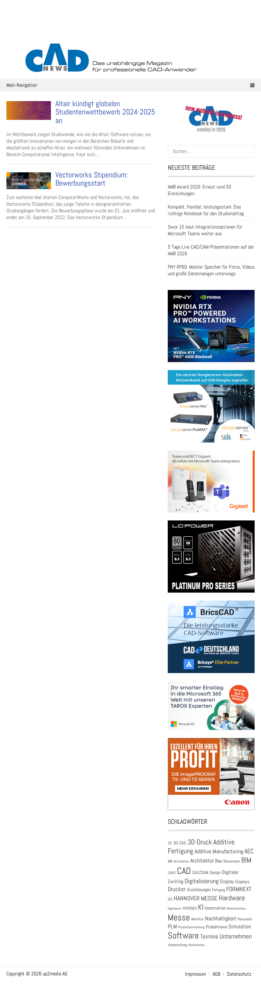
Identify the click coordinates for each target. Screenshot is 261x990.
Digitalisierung (202, 881)
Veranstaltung (177, 945)
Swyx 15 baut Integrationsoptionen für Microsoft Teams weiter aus (205, 230)
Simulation (240, 926)
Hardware (232, 898)
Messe (179, 917)
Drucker (177, 889)
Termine (209, 936)
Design (215, 872)
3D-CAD (179, 843)
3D (170, 843)
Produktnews (216, 927)
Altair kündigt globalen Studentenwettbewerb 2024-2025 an (105, 112)
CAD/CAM (200, 872)
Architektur (202, 860)
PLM (172, 926)
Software (183, 935)
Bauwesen (231, 861)
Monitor (197, 919)
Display (227, 881)
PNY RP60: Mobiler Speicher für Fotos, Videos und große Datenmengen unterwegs (211, 270)
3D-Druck (199, 842)
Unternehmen (236, 936)
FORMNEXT (238, 889)
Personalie (244, 919)
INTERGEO (189, 908)
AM (170, 861)
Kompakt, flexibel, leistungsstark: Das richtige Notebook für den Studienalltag (206, 210)
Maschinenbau (236, 908)
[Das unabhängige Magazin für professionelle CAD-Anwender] (130, 31)
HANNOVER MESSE (195, 898)
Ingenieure (174, 908)
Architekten (181, 861)
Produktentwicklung (191, 927)
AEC (249, 851)
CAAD (172, 872)
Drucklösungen (199, 889)
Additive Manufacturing (218, 851)
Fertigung (218, 889)
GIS (170, 899)
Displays (242, 881)
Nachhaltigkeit (220, 918)
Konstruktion (215, 908)
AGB (216, 974)
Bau (218, 861)
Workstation (196, 945)
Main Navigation (21, 85)
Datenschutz (239, 974)
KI (200, 907)
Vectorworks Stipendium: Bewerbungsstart (91, 179)
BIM (246, 860)
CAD (184, 871)
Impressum (195, 974)
